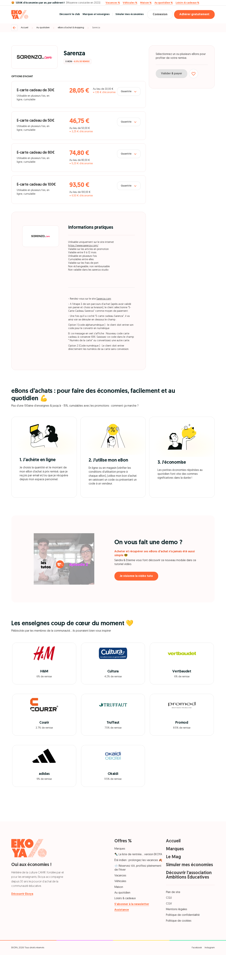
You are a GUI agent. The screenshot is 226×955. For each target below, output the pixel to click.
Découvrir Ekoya (22, 894)
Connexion (160, 14)
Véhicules (120, 881)
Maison (118, 887)
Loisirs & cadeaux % (187, 3)
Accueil (24, 27)
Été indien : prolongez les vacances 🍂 (138, 860)
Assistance (121, 910)
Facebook (197, 948)
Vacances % (113, 3)
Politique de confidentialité (183, 915)
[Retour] (14, 28)
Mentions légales (176, 909)
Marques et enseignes (96, 14)
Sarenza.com (103, 299)
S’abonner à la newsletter (131, 904)
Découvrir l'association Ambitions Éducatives (189, 875)
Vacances (120, 875)
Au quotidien (43, 27)
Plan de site (173, 892)
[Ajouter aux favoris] (193, 73)
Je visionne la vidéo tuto (136, 576)
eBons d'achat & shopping (71, 27)
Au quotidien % (163, 3)
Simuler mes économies (129, 14)
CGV (169, 903)
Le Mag (173, 857)
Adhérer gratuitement (194, 14)
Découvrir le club (70, 14)
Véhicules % (130, 3)
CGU (169, 898)
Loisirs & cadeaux (125, 898)
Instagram (210, 948)
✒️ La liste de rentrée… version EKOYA (138, 854)
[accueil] (19, 14)
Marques (119, 848)
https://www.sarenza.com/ (83, 245)
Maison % (145, 3)
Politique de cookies (178, 920)
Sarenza (96, 27)
